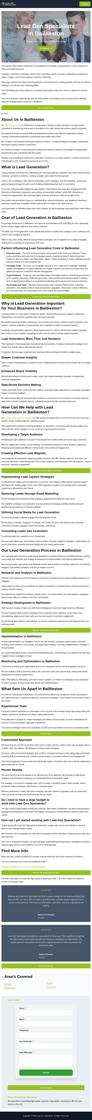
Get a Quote (44, 48)
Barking (42, 867)
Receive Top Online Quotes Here (46, 630)
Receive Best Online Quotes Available (46, 471)
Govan (25, 867)
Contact (85, 4)
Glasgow (5, 867)
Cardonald (33, 867)
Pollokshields (15, 867)
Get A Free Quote (46, 966)
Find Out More (46, 734)
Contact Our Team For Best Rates (46, 296)
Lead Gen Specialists (13, 125)
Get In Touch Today (46, 108)
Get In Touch (46, 1088)
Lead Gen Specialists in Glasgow (18, 418)
